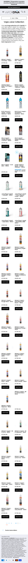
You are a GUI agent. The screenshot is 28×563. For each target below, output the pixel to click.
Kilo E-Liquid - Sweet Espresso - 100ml (20, 139)
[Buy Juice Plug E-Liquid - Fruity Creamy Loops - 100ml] (21, 185)
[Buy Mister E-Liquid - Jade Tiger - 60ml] (7, 474)
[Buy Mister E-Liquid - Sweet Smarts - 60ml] (7, 238)
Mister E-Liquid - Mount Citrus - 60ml (6, 458)
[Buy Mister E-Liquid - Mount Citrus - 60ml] (7, 448)
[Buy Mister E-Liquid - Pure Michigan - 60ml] (21, 345)
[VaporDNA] (12, 11)
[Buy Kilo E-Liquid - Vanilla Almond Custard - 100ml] (7, 129)
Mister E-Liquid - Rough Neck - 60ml (7, 301)
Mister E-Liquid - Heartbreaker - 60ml (6, 510)
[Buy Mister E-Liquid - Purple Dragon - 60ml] (7, 345)
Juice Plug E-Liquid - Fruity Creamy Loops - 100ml (20, 195)
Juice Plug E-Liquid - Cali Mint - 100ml (7, 194)
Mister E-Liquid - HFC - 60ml (20, 60)
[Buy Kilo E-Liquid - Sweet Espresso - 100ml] (21, 129)
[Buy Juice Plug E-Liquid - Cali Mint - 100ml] (7, 185)
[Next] (20, 523)
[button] (24, 12)
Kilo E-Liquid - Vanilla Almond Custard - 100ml (6, 139)
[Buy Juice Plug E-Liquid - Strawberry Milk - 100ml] (21, 212)
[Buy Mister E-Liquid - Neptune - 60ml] (7, 397)
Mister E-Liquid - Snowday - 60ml (6, 60)
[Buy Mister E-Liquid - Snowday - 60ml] (7, 51)
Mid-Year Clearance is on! (14, 7)
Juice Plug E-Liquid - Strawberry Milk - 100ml (20, 222)
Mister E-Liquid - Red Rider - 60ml (6, 327)
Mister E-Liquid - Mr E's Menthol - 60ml (20, 431)
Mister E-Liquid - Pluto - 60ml (6, 380)
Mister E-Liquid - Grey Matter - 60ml (20, 509)
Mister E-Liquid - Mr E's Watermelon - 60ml (20, 393)
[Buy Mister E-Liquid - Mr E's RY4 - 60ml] (7, 422)
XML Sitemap (16, 557)
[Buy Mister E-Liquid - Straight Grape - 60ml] (7, 265)
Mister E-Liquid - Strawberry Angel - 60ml (20, 248)
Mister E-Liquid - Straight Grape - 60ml (6, 275)
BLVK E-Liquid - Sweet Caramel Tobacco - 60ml (20, 86)
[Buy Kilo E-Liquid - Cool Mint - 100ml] (7, 156)
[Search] (22, 11)
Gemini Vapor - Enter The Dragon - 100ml (7, 86)
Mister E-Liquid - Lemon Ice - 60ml (20, 457)
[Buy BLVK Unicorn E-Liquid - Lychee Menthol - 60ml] (7, 103)
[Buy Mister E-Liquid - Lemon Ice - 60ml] (21, 448)
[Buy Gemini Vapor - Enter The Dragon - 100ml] (7, 76)
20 (16, 523)
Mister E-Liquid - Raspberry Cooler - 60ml (20, 328)
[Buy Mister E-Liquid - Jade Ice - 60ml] (21, 474)
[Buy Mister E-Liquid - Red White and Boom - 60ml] (21, 292)
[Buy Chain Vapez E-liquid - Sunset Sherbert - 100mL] (21, 156)
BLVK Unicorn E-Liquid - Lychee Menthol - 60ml (6, 113)
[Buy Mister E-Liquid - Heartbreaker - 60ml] (7, 500)
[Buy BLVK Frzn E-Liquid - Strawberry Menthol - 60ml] (21, 103)
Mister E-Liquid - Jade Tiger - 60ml (6, 483)
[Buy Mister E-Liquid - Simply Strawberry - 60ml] (21, 265)
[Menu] (3, 12)
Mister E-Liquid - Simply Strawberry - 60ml (20, 275)
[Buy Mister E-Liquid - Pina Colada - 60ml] (21, 371)
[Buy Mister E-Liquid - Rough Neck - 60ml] (7, 292)
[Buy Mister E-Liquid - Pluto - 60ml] (7, 371)
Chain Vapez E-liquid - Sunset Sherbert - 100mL (20, 166)
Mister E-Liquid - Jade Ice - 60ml (20, 483)
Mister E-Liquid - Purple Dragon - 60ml (6, 355)
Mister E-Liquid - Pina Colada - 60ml (20, 380)
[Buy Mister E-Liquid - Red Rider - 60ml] (7, 318)
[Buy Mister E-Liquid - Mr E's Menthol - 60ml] (21, 422)
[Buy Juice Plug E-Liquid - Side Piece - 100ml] (7, 212)
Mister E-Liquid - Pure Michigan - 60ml (20, 355)
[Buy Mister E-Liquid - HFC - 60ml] (21, 51)
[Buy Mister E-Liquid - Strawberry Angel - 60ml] (21, 238)
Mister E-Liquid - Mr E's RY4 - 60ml (7, 431)
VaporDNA (3, 536)
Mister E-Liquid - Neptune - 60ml (6, 406)
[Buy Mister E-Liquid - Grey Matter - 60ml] (21, 500)
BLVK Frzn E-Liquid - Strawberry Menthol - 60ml (20, 113)
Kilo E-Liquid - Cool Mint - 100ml (7, 165)
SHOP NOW (5, 66)
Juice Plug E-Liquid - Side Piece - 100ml (7, 221)
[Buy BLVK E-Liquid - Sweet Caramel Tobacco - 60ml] (21, 76)
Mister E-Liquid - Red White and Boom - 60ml (20, 302)
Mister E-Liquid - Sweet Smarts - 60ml (6, 248)
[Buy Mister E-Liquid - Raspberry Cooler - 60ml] (21, 318)
